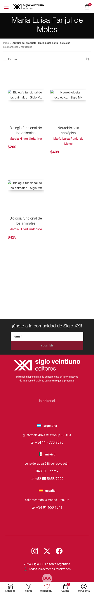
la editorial (47, 401)
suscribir (47, 345)
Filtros (12, 59)
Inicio (6, 43)
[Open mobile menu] (6, 7)
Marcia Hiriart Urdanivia (25, 138)
